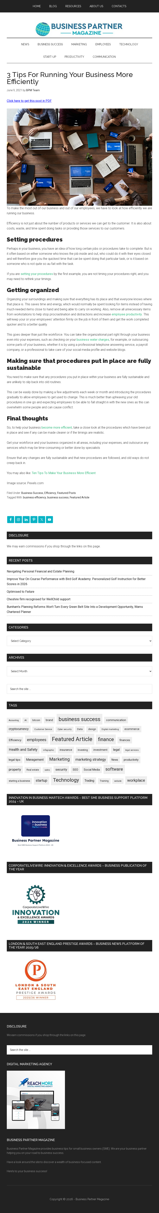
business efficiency (34, 497)
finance (106, 739)
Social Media (92, 769)
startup (41, 780)
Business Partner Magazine (79, 29)
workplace (136, 780)
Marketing (59, 759)
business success (58, 497)
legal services (132, 750)
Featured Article (79, 497)
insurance (66, 750)
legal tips (14, 759)
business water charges (93, 339)
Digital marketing (110, 729)
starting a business (19, 780)
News (114, 759)
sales (47, 770)
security (61, 769)
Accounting (14, 720)
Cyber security (65, 729)
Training (104, 781)
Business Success (32, 492)
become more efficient (56, 427)
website (118, 781)
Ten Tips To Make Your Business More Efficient (64, 473)
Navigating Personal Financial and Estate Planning (41, 571)
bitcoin (36, 720)
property (15, 769)
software (114, 769)
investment (100, 749)
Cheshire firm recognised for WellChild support (38, 599)
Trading (89, 780)
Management (35, 759)
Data (80, 729)
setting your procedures (37, 274)
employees (36, 739)
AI (25, 720)
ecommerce (131, 729)
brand (49, 720)
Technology (66, 780)
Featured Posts (66, 492)
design (92, 729)
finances (124, 740)
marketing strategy (90, 759)
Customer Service (43, 729)
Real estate (33, 769)
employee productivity (127, 314)
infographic (48, 750)
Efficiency (50, 492)
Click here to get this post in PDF (29, 101)
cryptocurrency (19, 729)
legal (116, 750)
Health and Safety (23, 749)
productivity (131, 759)
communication (116, 720)
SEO (75, 769)
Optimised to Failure (20, 591)
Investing (83, 749)
